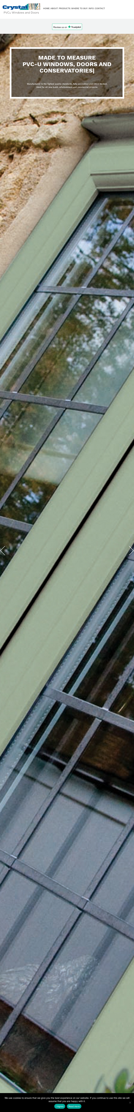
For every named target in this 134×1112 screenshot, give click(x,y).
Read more (74, 1106)
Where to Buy (79, 8)
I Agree (60, 1106)
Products (64, 8)
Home (46, 8)
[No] (130, 1102)
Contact (100, 8)
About (54, 8)
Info (91, 8)
